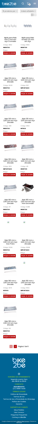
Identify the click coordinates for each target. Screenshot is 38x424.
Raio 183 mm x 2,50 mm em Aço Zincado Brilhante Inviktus (10, 201)
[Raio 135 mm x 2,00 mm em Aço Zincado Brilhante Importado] (28, 66)
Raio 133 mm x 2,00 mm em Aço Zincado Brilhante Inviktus (10, 80)
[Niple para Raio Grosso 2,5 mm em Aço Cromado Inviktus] (28, 25)
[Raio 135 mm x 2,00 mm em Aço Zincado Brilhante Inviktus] (10, 106)
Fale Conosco (19, 412)
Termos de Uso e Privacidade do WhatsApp (19, 399)
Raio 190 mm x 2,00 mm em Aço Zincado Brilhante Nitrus (10, 282)
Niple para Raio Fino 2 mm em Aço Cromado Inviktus (10, 39)
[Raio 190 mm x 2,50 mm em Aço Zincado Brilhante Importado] (28, 262)
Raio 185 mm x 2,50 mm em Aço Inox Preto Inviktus (10, 242)
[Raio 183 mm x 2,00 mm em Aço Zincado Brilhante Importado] (10, 147)
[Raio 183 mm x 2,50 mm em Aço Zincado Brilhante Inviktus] (10, 187)
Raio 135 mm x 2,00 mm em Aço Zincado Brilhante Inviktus (10, 120)
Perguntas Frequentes (19, 415)
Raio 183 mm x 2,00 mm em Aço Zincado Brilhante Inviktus (28, 161)
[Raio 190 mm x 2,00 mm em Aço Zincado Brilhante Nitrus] (10, 268)
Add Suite (19, 422)
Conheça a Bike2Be (19, 417)
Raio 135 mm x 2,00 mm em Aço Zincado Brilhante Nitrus (28, 120)
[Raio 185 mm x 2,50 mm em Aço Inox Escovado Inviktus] (28, 187)
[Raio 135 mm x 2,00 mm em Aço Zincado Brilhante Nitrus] (28, 106)
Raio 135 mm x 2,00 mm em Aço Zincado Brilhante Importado (28, 80)
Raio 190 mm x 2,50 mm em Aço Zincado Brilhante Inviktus (10, 323)
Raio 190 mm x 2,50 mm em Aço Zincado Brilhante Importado (28, 282)
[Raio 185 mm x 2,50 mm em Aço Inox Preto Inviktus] (10, 222)
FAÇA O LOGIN (9, 53)
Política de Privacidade (19, 394)
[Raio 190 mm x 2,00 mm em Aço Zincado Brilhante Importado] (28, 222)
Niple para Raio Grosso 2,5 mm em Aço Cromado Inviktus (28, 39)
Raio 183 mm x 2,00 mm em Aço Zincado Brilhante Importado (10, 161)
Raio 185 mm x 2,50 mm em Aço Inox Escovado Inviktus (28, 201)
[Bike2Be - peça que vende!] (9, 3)
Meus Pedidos (19, 410)
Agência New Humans (23, 421)
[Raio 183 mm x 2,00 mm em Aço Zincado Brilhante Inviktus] (28, 147)
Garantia (19, 404)
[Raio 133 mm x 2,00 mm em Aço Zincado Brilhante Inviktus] (10, 66)
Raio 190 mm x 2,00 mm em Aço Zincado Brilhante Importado (28, 242)
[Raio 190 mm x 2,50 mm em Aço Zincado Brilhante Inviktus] (10, 309)
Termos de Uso (19, 397)
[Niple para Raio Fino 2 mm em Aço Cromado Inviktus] (10, 25)
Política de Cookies (19, 402)
